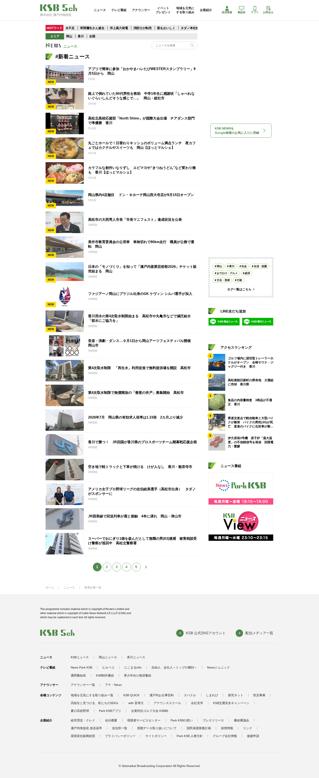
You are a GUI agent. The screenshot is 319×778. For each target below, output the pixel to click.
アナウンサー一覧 (83, 684)
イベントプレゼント (163, 10)
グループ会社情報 (225, 736)
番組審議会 (241, 720)
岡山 (69, 36)
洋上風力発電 (119, 28)
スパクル (190, 695)
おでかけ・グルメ (227, 273)
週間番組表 (78, 675)
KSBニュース (80, 657)
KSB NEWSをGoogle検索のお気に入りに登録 (237, 130)
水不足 (71, 28)
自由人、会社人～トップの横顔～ (174, 667)
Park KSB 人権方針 (190, 736)
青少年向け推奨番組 (137, 675)
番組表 (241, 12)
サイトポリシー (156, 736)
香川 (81, 36)
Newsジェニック (218, 667)
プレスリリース (213, 720)
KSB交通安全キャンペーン (231, 703)
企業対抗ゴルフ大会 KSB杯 (149, 711)
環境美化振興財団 (83, 736)
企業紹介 (206, 10)
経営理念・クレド (83, 720)
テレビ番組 (119, 10)
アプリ (255, 12)
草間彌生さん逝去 (92, 28)
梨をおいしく (166, 28)
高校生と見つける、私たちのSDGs (94, 703)
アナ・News (113, 684)
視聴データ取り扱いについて (157, 728)
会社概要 (111, 720)
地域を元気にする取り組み (185, 10)
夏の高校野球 (80, 711)
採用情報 (227, 12)
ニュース (100, 10)
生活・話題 (260, 266)
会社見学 (197, 703)
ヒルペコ (108, 667)
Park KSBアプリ (110, 711)
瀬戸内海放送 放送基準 (86, 728)
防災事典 (259, 695)
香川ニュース (136, 657)
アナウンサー (141, 10)
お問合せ (268, 12)
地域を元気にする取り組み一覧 (92, 695)
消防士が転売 (142, 28)
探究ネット (235, 695)
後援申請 (253, 736)
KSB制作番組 (105, 675)
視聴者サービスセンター (144, 720)
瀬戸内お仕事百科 (162, 695)
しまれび (212, 695)
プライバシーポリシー (120, 736)
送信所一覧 (119, 728)
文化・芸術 (223, 280)
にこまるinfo (132, 667)
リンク (247, 728)
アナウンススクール (167, 703)
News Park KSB (81, 667)
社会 (244, 266)
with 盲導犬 (136, 703)
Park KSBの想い (182, 720)
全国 (92, 36)
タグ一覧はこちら (239, 289)
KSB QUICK (131, 695)
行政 (239, 280)
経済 (247, 273)
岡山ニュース (108, 657)
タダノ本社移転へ (193, 28)
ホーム (50, 587)
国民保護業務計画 (199, 728)
